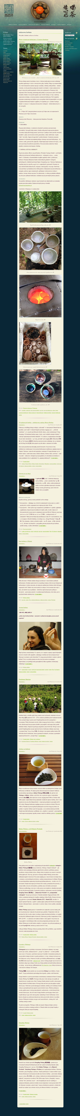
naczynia (41, 410)
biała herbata (41, 463)
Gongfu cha (5, 57)
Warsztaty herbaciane (7, 81)
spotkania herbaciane (35, 600)
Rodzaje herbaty (23, 24)
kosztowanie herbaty (40, 669)
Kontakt (69, 24)
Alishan (23, 463)
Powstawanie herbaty (34, 24)
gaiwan (31, 531)
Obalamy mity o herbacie (8, 72)
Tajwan (26, 821)
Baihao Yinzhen (35, 463)
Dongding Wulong (24, 1023)
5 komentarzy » (22, 425)
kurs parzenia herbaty (35, 410)
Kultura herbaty (6, 64)
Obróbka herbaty (6, 73)
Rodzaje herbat (6, 79)
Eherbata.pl (67, 41)
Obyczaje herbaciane (7, 75)
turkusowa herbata (47, 412)
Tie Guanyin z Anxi (47, 965)
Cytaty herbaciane (7, 53)
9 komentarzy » (22, 476)
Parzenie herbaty (45, 24)
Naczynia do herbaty (7, 69)
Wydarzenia (5, 82)
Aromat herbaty (23, 607)
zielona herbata (38, 466)
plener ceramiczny (32, 412)
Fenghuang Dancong (26, 741)
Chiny (4, 52)
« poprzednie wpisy (24, 1104)
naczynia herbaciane (48, 410)
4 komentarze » (22, 609)
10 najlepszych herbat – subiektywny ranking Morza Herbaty (36, 422)
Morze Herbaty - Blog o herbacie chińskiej (40, 10)
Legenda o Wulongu (24, 944)
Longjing (47, 669)
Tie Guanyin (21, 466)
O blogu (4, 70)
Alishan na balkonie (24, 749)
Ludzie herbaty (6, 67)
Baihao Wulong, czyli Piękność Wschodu (30, 829)
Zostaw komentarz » (23, 831)
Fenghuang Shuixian (25, 679)
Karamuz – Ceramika (69, 46)
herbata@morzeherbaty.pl (25, 185)
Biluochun (47, 463)
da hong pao (59, 463)
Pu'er (51, 531)
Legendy (5, 66)
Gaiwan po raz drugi (25, 473)
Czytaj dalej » (54, 458)
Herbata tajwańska (7, 60)
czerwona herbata (52, 463)
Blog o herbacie (40, 22)
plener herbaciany (40, 412)
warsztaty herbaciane (56, 412)
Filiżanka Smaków (68, 43)
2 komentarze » (22, 41)
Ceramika (5, 51)
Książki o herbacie (7, 63)
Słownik (53, 24)
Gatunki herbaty (6, 55)
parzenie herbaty (46, 531)
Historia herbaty (6, 61)
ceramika (24, 410)
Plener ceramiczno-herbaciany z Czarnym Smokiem (33, 39)
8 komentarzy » (22, 543)
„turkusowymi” (36, 960)
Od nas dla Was (6, 76)
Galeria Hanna (68, 44)
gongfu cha (28, 410)
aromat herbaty (25, 669)
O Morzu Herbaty (61, 24)
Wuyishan (53, 600)
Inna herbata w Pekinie (25, 541)
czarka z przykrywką (26, 531)
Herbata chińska (13, 24)
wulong (20, 415)
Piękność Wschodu (32, 937)
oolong (53, 410)
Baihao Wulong (28, 463)
